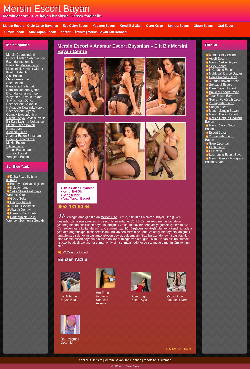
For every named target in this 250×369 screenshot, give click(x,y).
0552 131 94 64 (73, 206)
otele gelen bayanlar (78, 188)
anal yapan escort (76, 198)
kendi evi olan (73, 191)
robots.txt (150, 360)
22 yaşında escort (75, 252)
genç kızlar (70, 195)
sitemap (165, 360)
